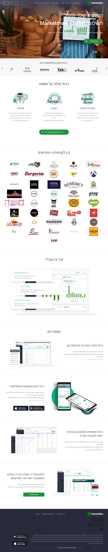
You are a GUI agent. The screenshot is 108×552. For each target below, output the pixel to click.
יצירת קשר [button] (46, 3)
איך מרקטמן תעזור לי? (54, 132)
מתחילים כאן (34, 494)
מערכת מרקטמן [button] (76, 3)
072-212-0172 (61, 514)
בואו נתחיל (94, 41)
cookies (38, 514)
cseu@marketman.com (48, 514)
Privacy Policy (72, 547)
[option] (54, 70)
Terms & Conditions (63, 547)
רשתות (68, 3)
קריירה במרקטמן (38, 3)
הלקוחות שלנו (55, 3)
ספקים (62, 3)
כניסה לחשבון (10, 3)
